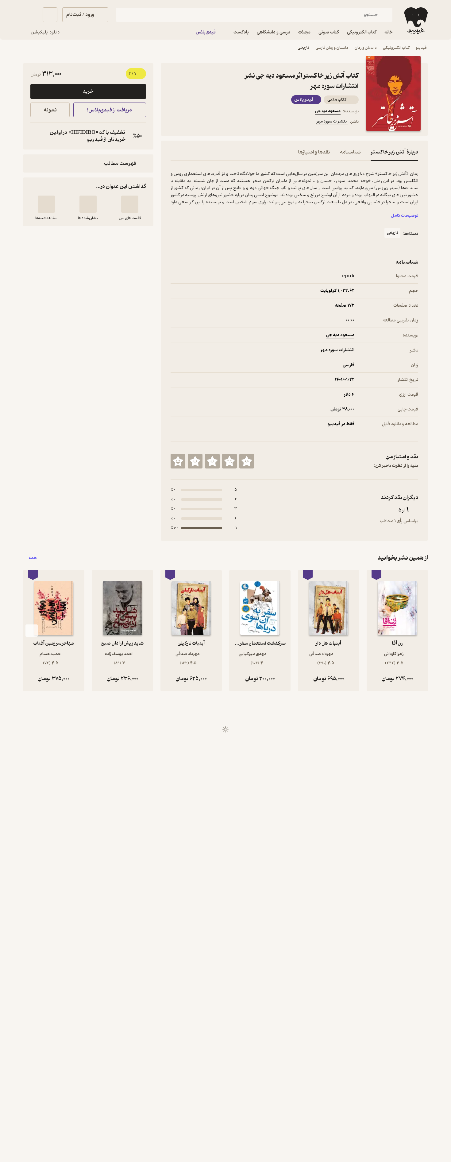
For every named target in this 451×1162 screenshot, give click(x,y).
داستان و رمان (365, 48)
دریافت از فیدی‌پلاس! (109, 110)
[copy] (36, 136)
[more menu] (174, 122)
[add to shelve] (129, 204)
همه (33, 558)
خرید (88, 91)
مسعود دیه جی (328, 111)
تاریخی (303, 48)
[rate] (246, 461)
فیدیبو (421, 48)
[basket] (50, 14)
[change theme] (30, 14)
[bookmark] (189, 122)
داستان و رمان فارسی (331, 48)
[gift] (204, 122)
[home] (415, 20)
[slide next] (31, 630)
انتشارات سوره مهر (332, 121)
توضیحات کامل (404, 215)
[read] (46, 204)
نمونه (50, 110)
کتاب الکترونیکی (396, 48)
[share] (218, 122)
